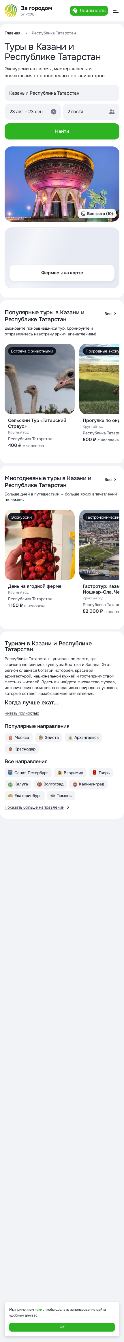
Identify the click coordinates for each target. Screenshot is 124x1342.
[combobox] (62, 93)
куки (39, 1309)
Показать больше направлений (34, 807)
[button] (33, 112)
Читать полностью (22, 713)
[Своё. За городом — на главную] (28, 10)
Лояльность (93, 11)
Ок (62, 1327)
